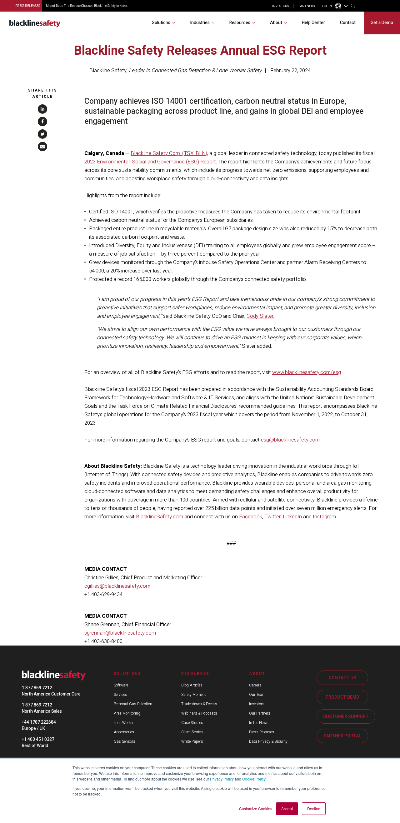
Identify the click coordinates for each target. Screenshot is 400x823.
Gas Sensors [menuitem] (124, 741)
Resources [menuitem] (239, 22)
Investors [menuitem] (256, 704)
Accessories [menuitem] (124, 732)
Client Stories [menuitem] (192, 732)
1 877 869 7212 (37, 688)
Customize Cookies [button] (255, 808)
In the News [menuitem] (258, 723)
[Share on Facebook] (42, 121)
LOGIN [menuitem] (327, 6)
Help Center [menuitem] (313, 22)
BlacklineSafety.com (159, 517)
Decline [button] (313, 808)
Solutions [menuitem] (161, 22)
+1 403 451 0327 (38, 739)
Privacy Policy (222, 778)
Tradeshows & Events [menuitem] (199, 704)
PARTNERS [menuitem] (306, 6)
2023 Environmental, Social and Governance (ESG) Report (150, 162)
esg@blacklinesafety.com (290, 440)
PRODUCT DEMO (342, 697)
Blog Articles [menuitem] (191, 685)
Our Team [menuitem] (257, 694)
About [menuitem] (276, 22)
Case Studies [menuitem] (192, 723)
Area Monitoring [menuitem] (127, 713)
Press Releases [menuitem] (261, 732)
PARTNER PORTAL (342, 736)
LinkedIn (292, 517)
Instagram (324, 517)
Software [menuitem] (121, 685)
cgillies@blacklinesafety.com (117, 586)
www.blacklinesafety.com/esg (306, 372)
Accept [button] (287, 808)
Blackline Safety (108, 70)
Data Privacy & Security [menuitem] (268, 741)
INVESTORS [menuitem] (280, 6)
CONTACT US (342, 678)
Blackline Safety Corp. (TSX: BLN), (169, 153)
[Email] (42, 146)
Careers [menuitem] (255, 685)
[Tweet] (42, 134)
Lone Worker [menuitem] (123, 723)
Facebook (250, 517)
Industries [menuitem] (200, 22)
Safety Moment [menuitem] (193, 694)
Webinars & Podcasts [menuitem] (199, 713)
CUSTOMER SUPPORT (346, 716)
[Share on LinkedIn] (42, 109)
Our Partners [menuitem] (259, 713)
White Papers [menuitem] (192, 741)
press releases (27, 6)
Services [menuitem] (120, 694)
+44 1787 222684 (39, 722)
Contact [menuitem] (348, 22)
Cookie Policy (253, 778)
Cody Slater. (260, 316)
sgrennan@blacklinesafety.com (120, 633)
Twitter (272, 517)
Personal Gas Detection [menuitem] (133, 704)
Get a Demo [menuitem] (382, 22)
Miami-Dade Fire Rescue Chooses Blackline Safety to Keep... (87, 6)
